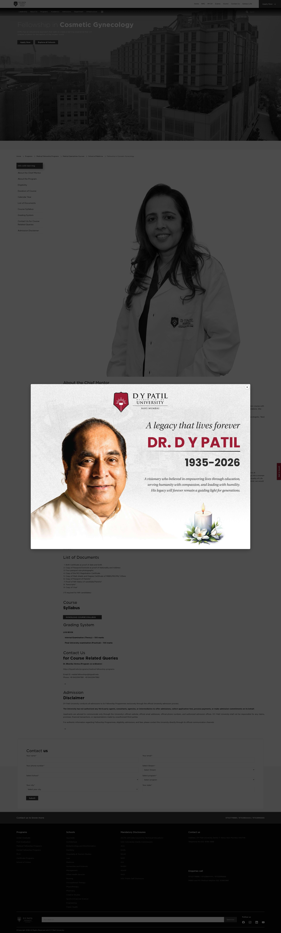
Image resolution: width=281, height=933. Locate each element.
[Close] (247, 387)
